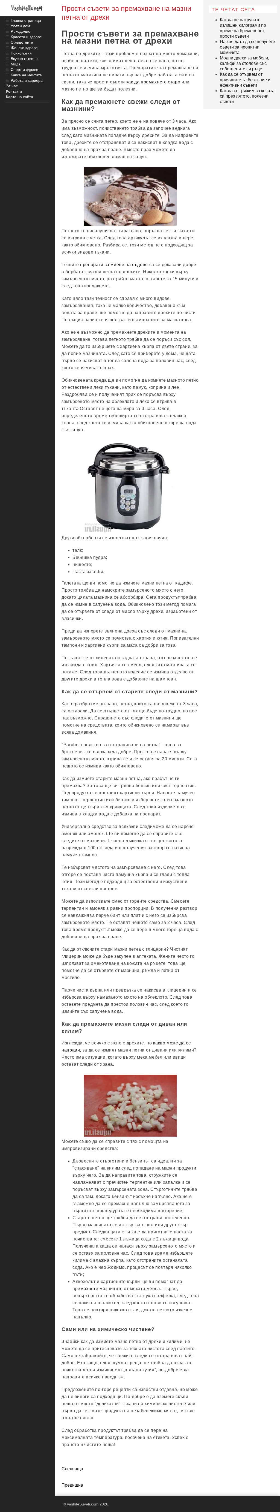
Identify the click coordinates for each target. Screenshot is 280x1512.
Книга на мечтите (26, 75)
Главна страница (26, 20)
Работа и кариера (27, 80)
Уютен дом (20, 26)
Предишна (72, 1485)
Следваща (72, 1468)
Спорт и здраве (24, 69)
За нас (12, 86)
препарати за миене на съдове (114, 264)
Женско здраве (24, 48)
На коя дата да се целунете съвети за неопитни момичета (247, 47)
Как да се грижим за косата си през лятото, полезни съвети (247, 96)
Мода (16, 64)
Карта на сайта (19, 97)
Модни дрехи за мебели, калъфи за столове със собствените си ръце (244, 63)
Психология (21, 53)
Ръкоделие (20, 31)
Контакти (14, 91)
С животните (22, 42)
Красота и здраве (26, 37)
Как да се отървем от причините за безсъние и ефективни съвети (245, 80)
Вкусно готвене (24, 58)
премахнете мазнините (97, 1288)
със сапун (72, 429)
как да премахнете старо (153, 82)
